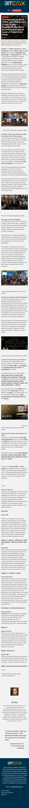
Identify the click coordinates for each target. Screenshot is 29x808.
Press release (5, 17)
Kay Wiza (4, 37)
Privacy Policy (5, 790)
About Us (3, 794)
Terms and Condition (7, 792)
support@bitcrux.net (17, 787)
